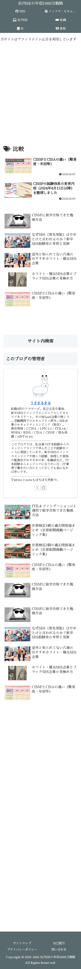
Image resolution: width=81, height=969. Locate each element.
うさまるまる (40, 403)
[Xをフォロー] (37, 487)
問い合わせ (59, 949)
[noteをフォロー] (43, 487)
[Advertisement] (40, 88)
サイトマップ (22, 943)
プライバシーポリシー (22, 949)
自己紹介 (59, 943)
